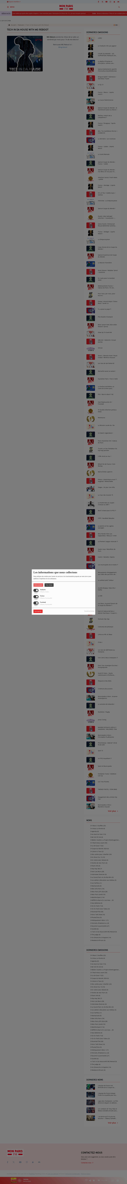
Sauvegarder (38, 611)
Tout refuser (49, 585)
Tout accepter (38, 585)
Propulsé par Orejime (89, 611)
